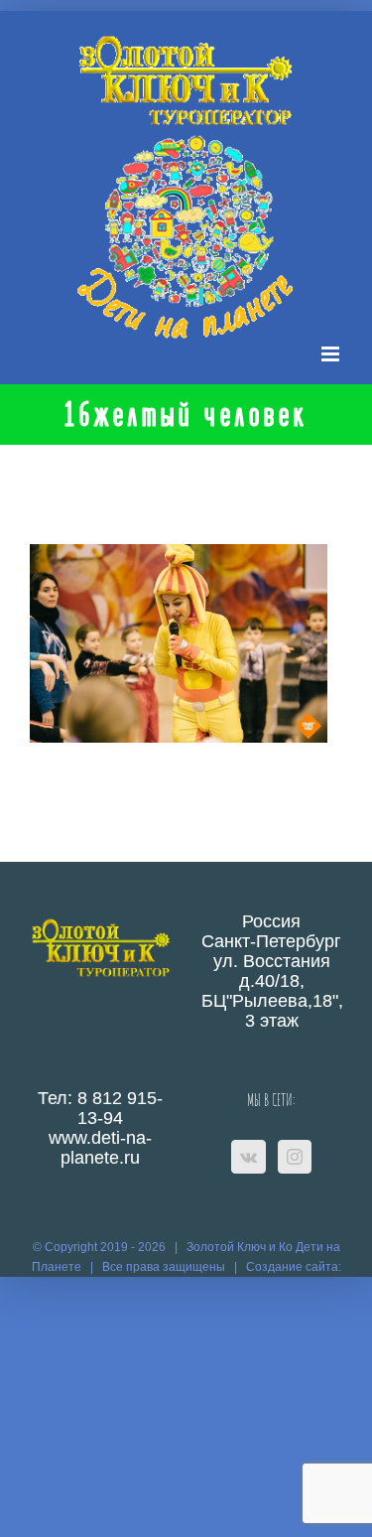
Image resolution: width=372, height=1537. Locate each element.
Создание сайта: (293, 1267)
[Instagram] (294, 1157)
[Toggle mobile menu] (331, 354)
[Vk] (248, 1157)
